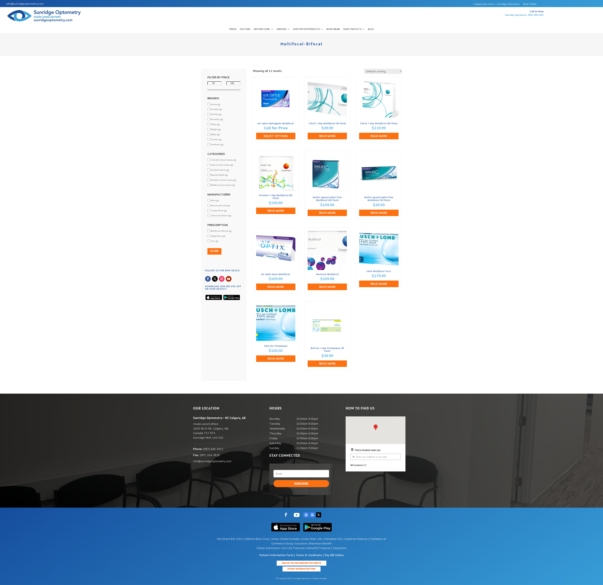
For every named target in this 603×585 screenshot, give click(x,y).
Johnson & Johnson (219, 216)
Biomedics (215, 119)
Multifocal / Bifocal (219, 231)
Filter (214, 251)
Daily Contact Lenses (220, 165)
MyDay (214, 135)
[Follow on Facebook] (208, 279)
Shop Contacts (352, 29)
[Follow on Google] (306, 514)
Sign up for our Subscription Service (301, 563)
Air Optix (215, 109)
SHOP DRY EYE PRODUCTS (306, 29)
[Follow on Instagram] (222, 279)
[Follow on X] (215, 279)
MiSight (214, 130)
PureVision (215, 145)
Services (281, 29)
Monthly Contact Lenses (222, 180)
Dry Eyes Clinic (262, 29)
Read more (327, 136)
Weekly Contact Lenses (221, 185)
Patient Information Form (301, 568)
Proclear (214, 140)
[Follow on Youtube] (228, 279)
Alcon (213, 201)
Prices (232, 29)
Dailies (214, 124)
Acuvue (214, 105)
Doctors (245, 29)
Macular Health (218, 175)
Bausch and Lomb (219, 206)
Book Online (529, 4)
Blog (371, 29)
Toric (213, 241)
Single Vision (216, 236)
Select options (275, 136)
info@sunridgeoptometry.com (25, 4)
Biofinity (214, 114)
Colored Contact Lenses (222, 160)
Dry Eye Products (218, 170)
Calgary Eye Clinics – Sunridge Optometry (497, 4)
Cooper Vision (217, 211)
